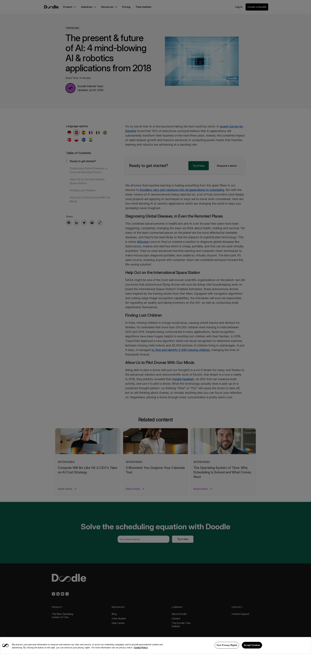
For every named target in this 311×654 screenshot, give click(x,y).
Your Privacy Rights (226, 645)
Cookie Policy (141, 648)
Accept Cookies (252, 645)
